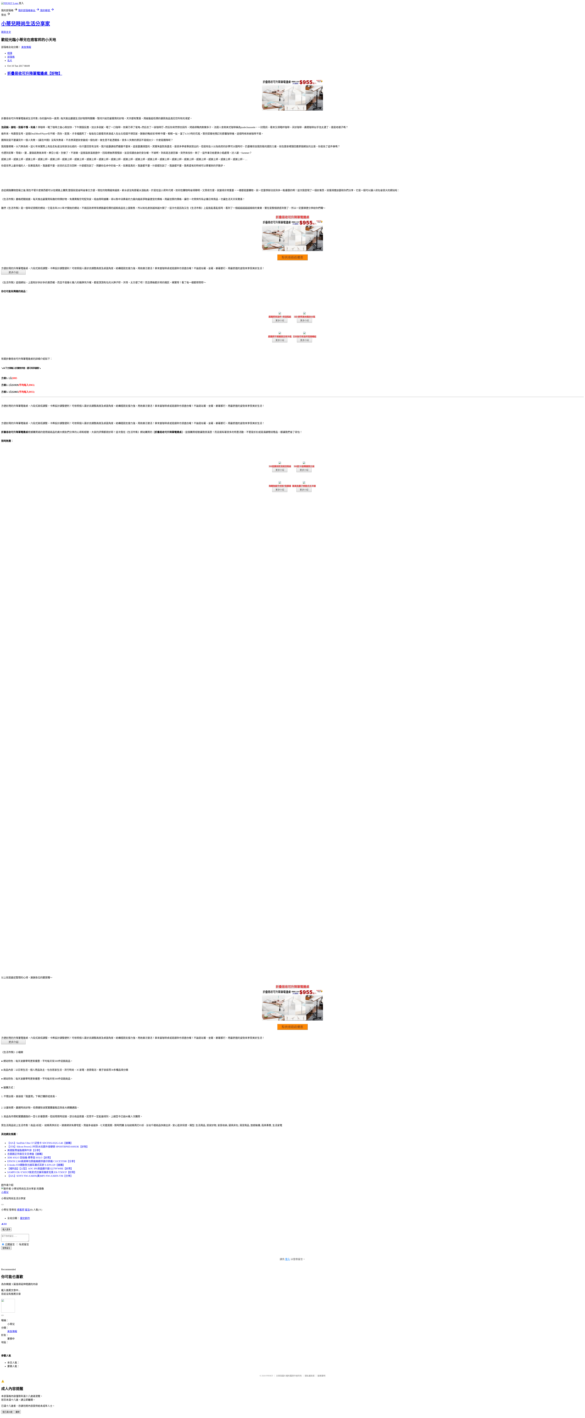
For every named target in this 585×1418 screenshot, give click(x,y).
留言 (27, 1209)
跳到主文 (6, 32)
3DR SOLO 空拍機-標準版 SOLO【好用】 (29, 1157)
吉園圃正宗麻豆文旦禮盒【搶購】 (25, 1154)
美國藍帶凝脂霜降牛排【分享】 (24, 1150)
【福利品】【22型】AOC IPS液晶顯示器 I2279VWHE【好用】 (40, 1168)
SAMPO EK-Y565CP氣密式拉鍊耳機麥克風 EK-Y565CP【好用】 (41, 1172)
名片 (9, 60)
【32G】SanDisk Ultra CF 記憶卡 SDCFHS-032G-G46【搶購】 (40, 1143)
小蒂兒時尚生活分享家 (25, 23)
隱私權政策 (310, 1376)
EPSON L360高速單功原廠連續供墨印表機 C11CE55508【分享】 (41, 1161)
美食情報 (26, 47)
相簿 (9, 53)
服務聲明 (321, 1376)
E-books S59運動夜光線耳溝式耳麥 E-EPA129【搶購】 (36, 1165)
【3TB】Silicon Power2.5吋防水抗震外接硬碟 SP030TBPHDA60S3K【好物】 (48, 1146)
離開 (18, 1412)
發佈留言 (6, 1248)
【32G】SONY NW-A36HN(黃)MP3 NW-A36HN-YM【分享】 (40, 1176)
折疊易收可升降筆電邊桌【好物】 (34, 73)
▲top (4, 1223)
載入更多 (6, 1229)
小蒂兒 (5, 1192)
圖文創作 (25, 1218)
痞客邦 (20, 1209)
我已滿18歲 (7, 1412)
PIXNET (269, 1376)
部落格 (11, 57)
